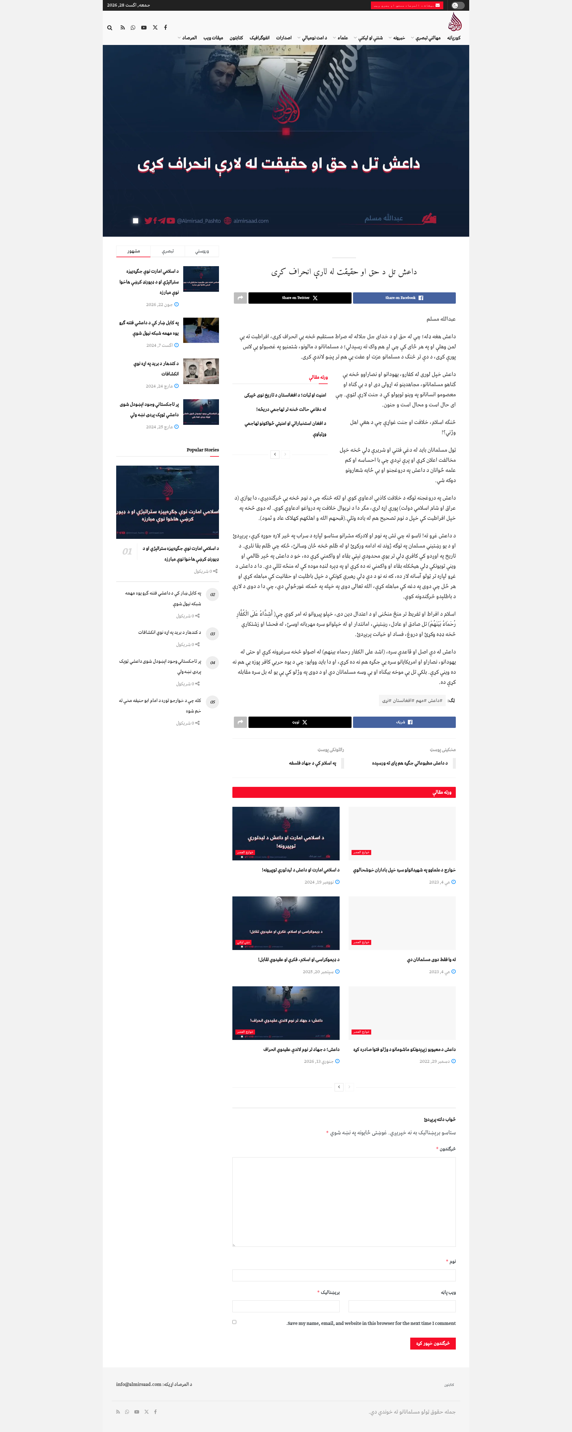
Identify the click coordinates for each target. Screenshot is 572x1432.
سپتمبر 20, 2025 (319, 971)
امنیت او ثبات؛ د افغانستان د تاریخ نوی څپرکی (285, 395)
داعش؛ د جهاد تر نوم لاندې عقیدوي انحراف (301, 1049)
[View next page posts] (275, 454)
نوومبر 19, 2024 (320, 882)
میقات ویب (213, 37)
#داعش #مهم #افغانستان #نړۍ (412, 700)
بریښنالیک (328, 1292)
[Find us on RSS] (123, 28)
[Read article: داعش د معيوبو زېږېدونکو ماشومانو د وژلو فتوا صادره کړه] (402, 1013)
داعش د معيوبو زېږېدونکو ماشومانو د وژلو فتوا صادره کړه (404, 1049)
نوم (451, 1261)
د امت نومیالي (314, 37)
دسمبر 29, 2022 (435, 1061)
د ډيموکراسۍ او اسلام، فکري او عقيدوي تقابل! (299, 959)
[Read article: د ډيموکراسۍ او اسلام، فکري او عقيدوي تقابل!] (286, 923)
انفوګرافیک (260, 37)
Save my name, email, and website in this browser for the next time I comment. (371, 1323)
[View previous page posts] (285, 454)
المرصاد (189, 37)
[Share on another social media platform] (240, 298)
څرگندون (446, 1148)
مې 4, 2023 (440, 882)
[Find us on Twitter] (155, 28)
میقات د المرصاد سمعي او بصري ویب (405, 5)
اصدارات (284, 37)
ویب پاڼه (448, 1292)
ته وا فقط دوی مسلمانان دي (431, 959)
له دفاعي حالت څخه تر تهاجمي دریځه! (291, 409)
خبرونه (399, 37)
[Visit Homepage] (455, 22)
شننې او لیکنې (370, 37)
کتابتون (236, 37)
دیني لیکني (243, 942)
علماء (343, 37)
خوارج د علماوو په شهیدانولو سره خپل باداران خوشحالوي (404, 869)
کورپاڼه (454, 37)
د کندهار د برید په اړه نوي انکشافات (169, 632)
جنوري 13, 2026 (319, 1061)
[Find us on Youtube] (144, 28)
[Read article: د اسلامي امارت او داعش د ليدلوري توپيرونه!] (286, 833)
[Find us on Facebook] (165, 28)
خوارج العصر (361, 852)
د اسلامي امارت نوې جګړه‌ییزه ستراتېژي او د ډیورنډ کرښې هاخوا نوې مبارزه (149, 282)
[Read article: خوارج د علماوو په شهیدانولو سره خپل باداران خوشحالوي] (402, 833)
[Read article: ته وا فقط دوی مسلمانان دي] (402, 923)
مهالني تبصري (428, 37)
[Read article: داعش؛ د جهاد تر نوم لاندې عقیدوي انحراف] (286, 1013)
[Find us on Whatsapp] (133, 28)
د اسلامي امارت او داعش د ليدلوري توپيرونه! (301, 869)
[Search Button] (109, 28)
